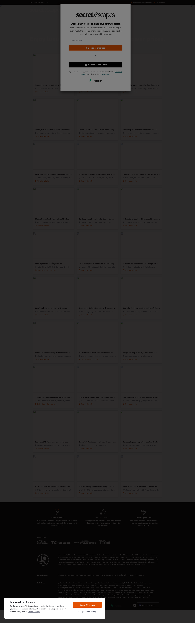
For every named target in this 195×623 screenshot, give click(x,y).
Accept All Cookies (87, 605)
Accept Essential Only (87, 611)
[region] (54, 608)
